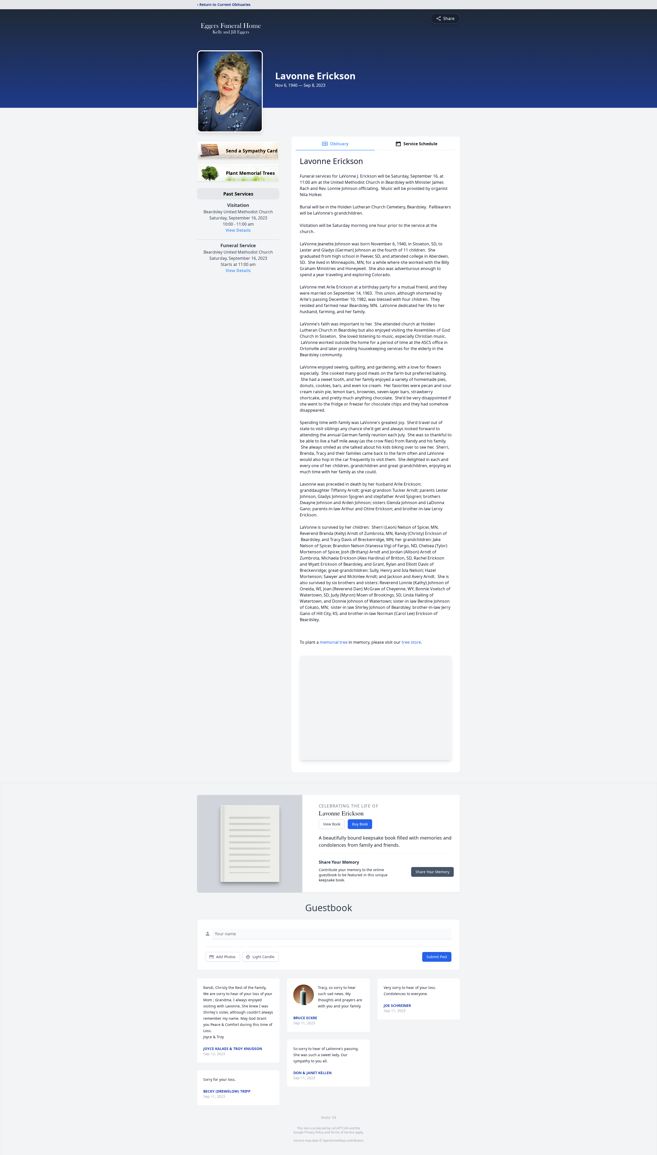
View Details (238, 230)
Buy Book (360, 824)
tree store (411, 642)
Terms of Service (342, 1132)
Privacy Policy (314, 1132)
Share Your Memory (432, 871)
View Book (331, 824)
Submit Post (437, 956)
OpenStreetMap (334, 1140)
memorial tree (333, 642)
